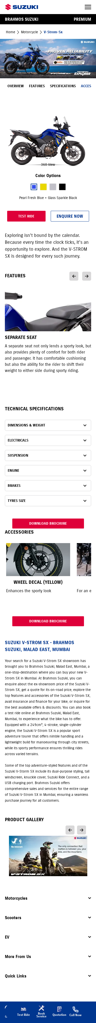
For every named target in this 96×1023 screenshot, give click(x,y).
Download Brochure (48, 523)
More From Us (18, 956)
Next (86, 276)
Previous (73, 276)
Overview (15, 86)
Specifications (63, 86)
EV (7, 937)
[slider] (48, 141)
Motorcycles (16, 898)
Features (37, 86)
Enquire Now (70, 216)
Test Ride (26, 216)
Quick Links (15, 975)
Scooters (13, 917)
